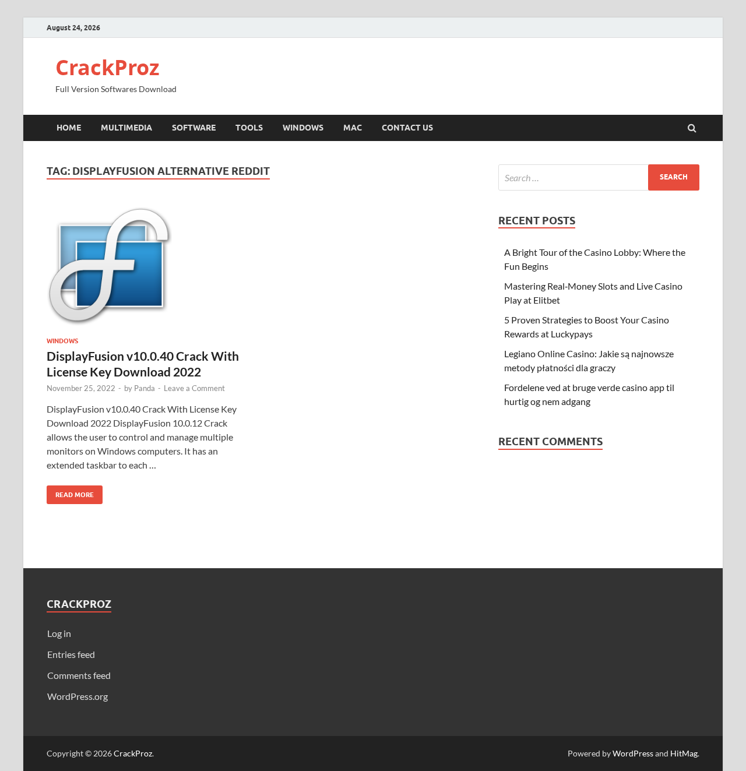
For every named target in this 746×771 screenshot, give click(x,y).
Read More (70, 492)
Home (69, 127)
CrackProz (107, 67)
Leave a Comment (194, 388)
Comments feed (79, 675)
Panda (144, 388)
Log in (59, 633)
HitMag (684, 753)
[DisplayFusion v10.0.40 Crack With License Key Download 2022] (148, 269)
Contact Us (407, 127)
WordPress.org (77, 696)
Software (194, 127)
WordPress (633, 753)
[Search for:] (598, 177)
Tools (249, 127)
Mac (352, 127)
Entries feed (71, 654)
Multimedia (126, 127)
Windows (303, 127)
